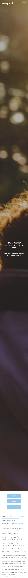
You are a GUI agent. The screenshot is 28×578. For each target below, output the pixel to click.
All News (14, 501)
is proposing (22, 569)
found (16, 563)
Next (14, 507)
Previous (14, 495)
